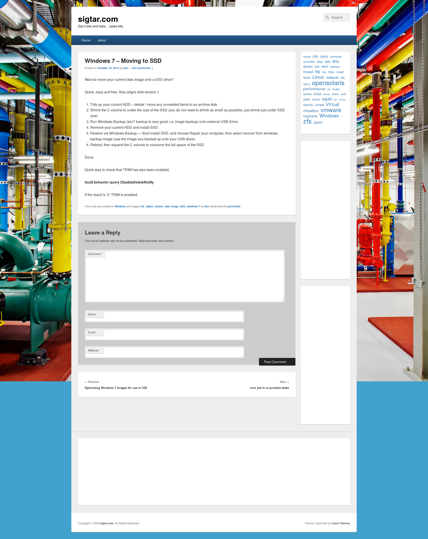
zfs (307, 120)
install (340, 72)
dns (335, 61)
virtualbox (311, 110)
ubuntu (308, 104)
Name (92, 314)
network (332, 77)
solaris (316, 99)
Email (91, 332)
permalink (234, 206)
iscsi (306, 77)
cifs (315, 56)
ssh (335, 99)
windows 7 (193, 206)
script (317, 93)
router (336, 89)
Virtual (332, 104)
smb (343, 94)
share (335, 94)
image (175, 206)
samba (307, 94)
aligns (149, 206)
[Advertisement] (325, 210)
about (102, 40)
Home (86, 40)
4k (142, 206)
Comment (95, 254)
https (331, 72)
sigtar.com (98, 18)
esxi (325, 66)
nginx (306, 84)
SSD (182, 206)
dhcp (320, 61)
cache (307, 56)
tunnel (342, 99)
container (336, 56)
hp (317, 71)
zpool (318, 122)
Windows (120, 206)
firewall (308, 71)
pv (328, 89)
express (335, 66)
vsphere (310, 115)
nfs (342, 77)
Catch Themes (340, 523)
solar (306, 99)
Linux (318, 76)
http (324, 72)
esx (317, 66)
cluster (158, 206)
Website (93, 350)
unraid (319, 104)
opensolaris (328, 82)
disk (327, 61)
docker (308, 66)
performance (314, 88)
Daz (125, 68)
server (326, 94)
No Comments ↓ (142, 68)
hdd (167, 206)
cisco (324, 56)
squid (327, 98)
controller (309, 61)
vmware (331, 109)
